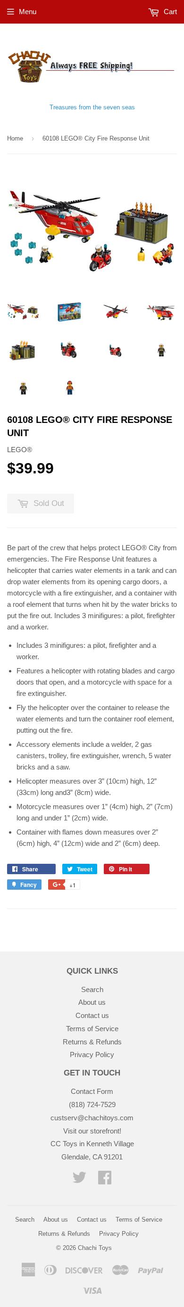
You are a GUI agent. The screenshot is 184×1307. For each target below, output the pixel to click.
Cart (169, 12)
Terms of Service (92, 1029)
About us (92, 1002)
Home (15, 138)
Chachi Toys (95, 1247)
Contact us (92, 1015)
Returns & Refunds (92, 1042)
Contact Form (92, 1091)
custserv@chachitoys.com (92, 1118)
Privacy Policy (92, 1055)
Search (92, 989)
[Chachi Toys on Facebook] (105, 1180)
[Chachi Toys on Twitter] (79, 1180)
